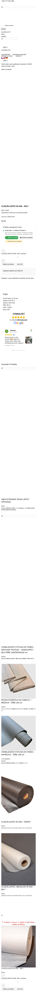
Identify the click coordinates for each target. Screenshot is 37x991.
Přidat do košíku (8, 264)
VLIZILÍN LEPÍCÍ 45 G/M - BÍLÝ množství (13, 253)
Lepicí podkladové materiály (16, 278)
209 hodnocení (22, 320)
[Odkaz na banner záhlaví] (18, 495)
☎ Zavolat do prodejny (26, 237)
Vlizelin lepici (30, 278)
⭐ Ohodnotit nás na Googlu (13, 241)
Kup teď (19, 264)
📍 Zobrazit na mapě (11, 237)
